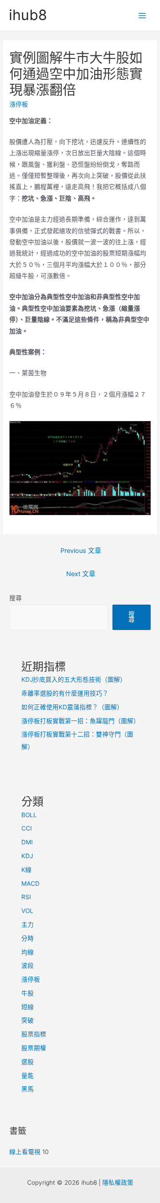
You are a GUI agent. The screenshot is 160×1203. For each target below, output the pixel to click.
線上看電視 (24, 1151)
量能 (27, 1075)
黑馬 (27, 1089)
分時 (27, 938)
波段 (27, 965)
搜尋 (15, 598)
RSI (26, 896)
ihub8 (28, 15)
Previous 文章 (80, 551)
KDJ (27, 855)
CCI (26, 828)
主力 (27, 924)
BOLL (29, 814)
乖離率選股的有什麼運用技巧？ (64, 693)
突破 (27, 1020)
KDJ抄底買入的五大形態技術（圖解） (73, 679)
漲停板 (18, 104)
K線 (26, 869)
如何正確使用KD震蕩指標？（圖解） (72, 707)
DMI (27, 842)
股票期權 (33, 1048)
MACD (30, 883)
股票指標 (33, 1034)
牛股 (27, 993)
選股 (27, 1061)
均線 (27, 952)
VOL (27, 910)
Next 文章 (81, 574)
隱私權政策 (117, 1182)
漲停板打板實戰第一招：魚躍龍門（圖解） (80, 720)
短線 (27, 1007)
